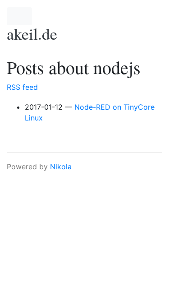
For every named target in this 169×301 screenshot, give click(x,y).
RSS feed (22, 87)
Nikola (61, 166)
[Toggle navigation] (19, 16)
